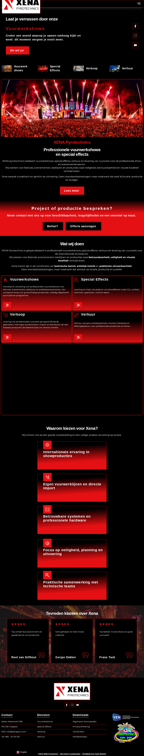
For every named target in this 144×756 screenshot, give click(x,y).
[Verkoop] (5, 315)
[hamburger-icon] (139, 4)
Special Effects (95, 279)
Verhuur (127, 68)
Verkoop (92, 68)
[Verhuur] (76, 315)
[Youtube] (77, 704)
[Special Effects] (76, 279)
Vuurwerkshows (24, 279)
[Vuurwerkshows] (5, 279)
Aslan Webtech (100, 754)
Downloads (81, 714)
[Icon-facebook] (66, 704)
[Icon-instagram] (72, 704)
